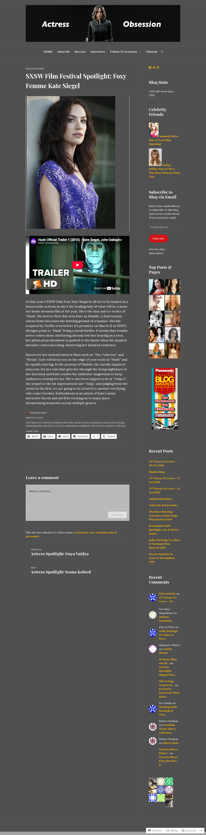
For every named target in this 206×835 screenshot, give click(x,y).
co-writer (45, 422)
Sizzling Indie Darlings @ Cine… (168, 710)
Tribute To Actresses (123, 51)
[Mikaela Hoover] (156, 302)
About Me (63, 51)
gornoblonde (38, 412)
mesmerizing (34, 426)
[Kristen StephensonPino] (172, 319)
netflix (49, 426)
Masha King (156, 471)
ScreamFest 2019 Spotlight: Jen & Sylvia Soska (164, 529)
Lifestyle (151, 51)
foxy (86, 422)
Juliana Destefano (160, 498)
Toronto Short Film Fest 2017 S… (168, 760)
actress (32, 422)
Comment (117, 514)
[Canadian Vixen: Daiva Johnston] (156, 287)
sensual (85, 426)
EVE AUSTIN (167, 593)
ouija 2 (60, 426)
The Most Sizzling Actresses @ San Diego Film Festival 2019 (163, 515)
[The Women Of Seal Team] (156, 334)
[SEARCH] (162, 51)
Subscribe (158, 238)
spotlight (98, 426)
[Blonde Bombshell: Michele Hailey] (172, 302)
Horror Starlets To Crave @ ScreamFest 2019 (162, 557)
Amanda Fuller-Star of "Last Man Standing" (164, 140)
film (78, 422)
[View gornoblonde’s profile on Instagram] (158, 67)
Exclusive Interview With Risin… (169, 692)
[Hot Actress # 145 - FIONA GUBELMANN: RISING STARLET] (156, 319)
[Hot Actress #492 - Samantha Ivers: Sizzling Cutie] (172, 287)
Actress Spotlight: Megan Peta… (167, 670)
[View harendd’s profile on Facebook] (150, 67)
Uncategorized (35, 68)
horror (96, 422)
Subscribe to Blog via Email (162, 194)
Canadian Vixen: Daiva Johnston (167, 728)
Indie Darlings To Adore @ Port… (168, 634)
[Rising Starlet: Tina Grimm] (156, 351)
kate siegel (118, 422)
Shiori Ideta (170, 742)
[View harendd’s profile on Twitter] (154, 67)
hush (106, 422)
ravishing (72, 426)
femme (57, 422)
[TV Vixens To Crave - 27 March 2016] (172, 334)
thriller (121, 426)
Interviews (97, 51)
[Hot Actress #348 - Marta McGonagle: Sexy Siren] (172, 351)
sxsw (110, 426)
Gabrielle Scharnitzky (163, 505)
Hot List (80, 51)
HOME (48, 51)
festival (69, 422)
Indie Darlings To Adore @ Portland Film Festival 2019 (164, 543)
